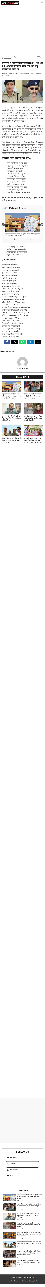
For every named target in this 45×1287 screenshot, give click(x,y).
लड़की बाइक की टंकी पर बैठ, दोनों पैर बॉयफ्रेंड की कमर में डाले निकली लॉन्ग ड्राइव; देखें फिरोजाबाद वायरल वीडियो (29, 1253)
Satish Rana (22, 368)
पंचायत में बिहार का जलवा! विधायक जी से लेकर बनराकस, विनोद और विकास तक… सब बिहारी (11, 440)
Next (41, 225)
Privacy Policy (33, 1281)
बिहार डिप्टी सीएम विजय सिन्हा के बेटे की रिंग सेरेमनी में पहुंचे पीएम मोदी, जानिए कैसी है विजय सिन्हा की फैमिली (33, 440)
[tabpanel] (22, 225)
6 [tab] (30, 239)
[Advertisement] (22, 30)
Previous (3, 225)
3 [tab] (21, 239)
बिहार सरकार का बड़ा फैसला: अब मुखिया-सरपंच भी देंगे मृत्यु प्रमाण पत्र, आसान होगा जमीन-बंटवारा (11, 396)
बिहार (8, 57)
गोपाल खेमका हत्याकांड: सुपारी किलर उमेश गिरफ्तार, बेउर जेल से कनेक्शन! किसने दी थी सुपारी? (33, 418)
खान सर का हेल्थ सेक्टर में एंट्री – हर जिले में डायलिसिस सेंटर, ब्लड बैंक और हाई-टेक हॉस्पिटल (11, 418)
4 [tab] (24, 239)
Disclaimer (25, 1281)
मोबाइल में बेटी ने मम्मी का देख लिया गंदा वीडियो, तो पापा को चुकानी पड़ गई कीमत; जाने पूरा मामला (33, 396)
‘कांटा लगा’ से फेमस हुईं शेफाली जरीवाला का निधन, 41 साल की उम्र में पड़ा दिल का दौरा (28, 1261)
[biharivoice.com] (10, 3)
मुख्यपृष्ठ (3, 57)
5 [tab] (27, 239)
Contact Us (17, 1281)
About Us (9, 1281)
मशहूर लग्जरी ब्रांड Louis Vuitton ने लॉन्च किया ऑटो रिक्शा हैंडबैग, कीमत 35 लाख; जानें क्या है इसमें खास (29, 1234)
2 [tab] (18, 239)
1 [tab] (15, 239)
